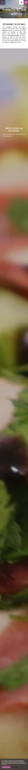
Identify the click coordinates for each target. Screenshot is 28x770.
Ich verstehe (6, 767)
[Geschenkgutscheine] (21, 2)
